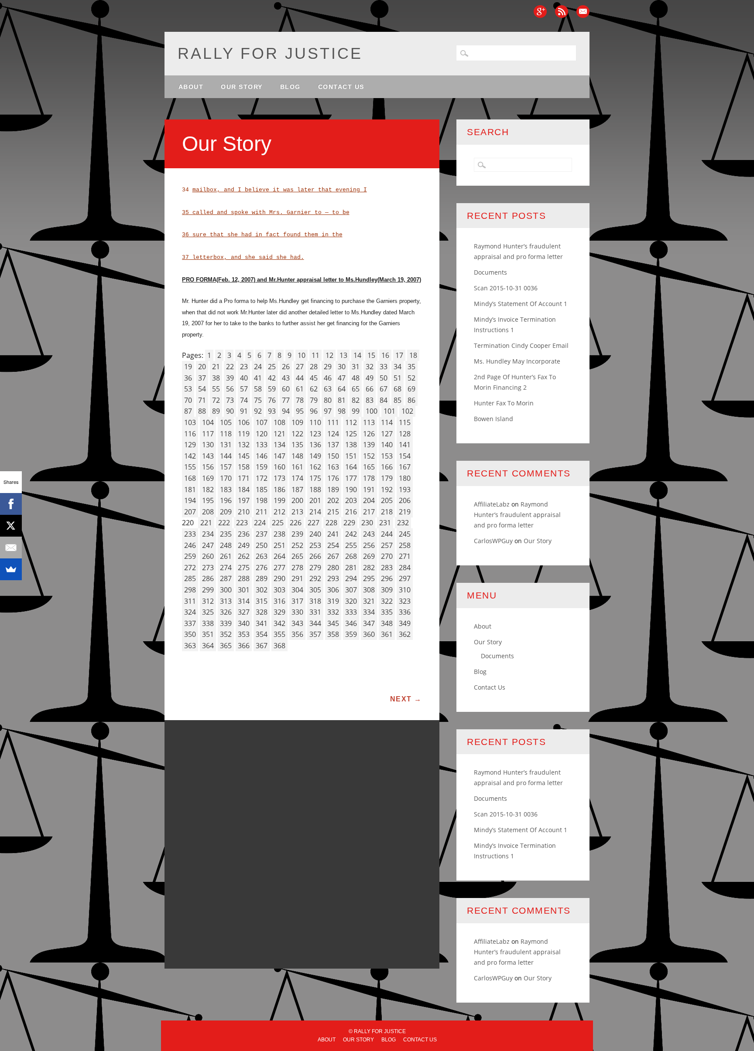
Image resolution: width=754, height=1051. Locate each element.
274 (226, 567)
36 (188, 378)
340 (244, 623)
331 (315, 612)
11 (315, 355)
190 (351, 489)
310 (405, 590)
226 (296, 522)
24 (258, 366)
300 (226, 590)
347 (369, 623)
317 (297, 601)
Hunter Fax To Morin (504, 403)
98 (342, 411)
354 (261, 634)
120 (261, 434)
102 (407, 411)
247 (208, 545)
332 (333, 612)
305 (315, 590)
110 (315, 422)
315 (261, 601)
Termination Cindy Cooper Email (521, 345)
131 (226, 444)
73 (230, 400)
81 (342, 400)
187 (297, 489)
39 (230, 378)
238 (279, 534)
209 (226, 512)
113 (369, 422)
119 (244, 434)
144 (226, 456)
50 (383, 378)
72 (216, 400)
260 (208, 556)
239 (297, 534)
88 (202, 411)
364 (208, 645)
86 (411, 400)
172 (261, 478)
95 (300, 411)
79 (314, 400)
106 (244, 422)
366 (244, 645)
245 (405, 534)
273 (208, 567)
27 (300, 366)
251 (279, 545)
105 (226, 422)
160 (279, 467)
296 (387, 578)
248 (226, 545)
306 (333, 590)
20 (202, 366)
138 (351, 444)
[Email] (11, 547)
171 (244, 478)
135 (297, 444)
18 (413, 355)
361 (387, 634)
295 (369, 578)
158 (244, 467)
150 (333, 456)
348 (387, 623)
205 (387, 500)
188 (315, 489)
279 (315, 567)
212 (279, 512)
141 (405, 444)
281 (351, 567)
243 (369, 534)
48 (356, 378)
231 (385, 522)
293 (333, 578)
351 (208, 634)
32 (370, 366)
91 (244, 411)
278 (297, 567)
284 (405, 567)
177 (351, 478)
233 (190, 534)
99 (356, 411)
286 (208, 578)
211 (261, 512)
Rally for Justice (270, 53)
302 (261, 590)
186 (279, 489)
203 (351, 500)
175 (315, 478)
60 (286, 389)
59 (272, 389)
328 (261, 612)
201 (315, 500)
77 (286, 400)
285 (190, 578)
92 (258, 411)
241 (333, 534)
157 (226, 467)
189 (333, 489)
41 (258, 378)
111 (333, 422)
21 (216, 366)
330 (297, 612)
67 (383, 389)
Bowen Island (493, 419)
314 (244, 601)
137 (333, 444)
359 (351, 634)
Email (582, 11)
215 (333, 512)
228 (331, 522)
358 (333, 634)
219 (405, 512)
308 (369, 590)
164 (351, 467)
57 (244, 389)
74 (244, 400)
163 (333, 467)
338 (208, 623)
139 (369, 444)
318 (315, 601)
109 (297, 422)
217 (369, 512)
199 (279, 500)
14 (357, 355)
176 (333, 478)
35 (411, 366)
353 (244, 634)
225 (278, 522)
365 (226, 645)
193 (405, 489)
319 (333, 601)
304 (297, 590)
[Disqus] (301, 843)
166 (387, 467)
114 (387, 422)
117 (208, 434)
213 (297, 512)
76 (272, 400)
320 (351, 601)
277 (279, 567)
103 (190, 422)
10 (301, 355)
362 (405, 634)
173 (279, 478)
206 (405, 500)
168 (190, 478)
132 (244, 444)
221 (206, 522)
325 (208, 612)
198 (261, 500)
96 (314, 411)
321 (369, 601)
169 (208, 478)
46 (328, 378)
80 (328, 400)
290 (279, 578)
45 (314, 378)
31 (356, 366)
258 (405, 545)
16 (385, 355)
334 (369, 612)
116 (190, 434)
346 (351, 623)
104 (208, 422)
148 (297, 456)
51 (397, 378)
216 (351, 512)
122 (297, 434)
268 (351, 556)
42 (272, 378)
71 (202, 400)
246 (190, 545)
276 (261, 567)
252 (297, 545)
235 (226, 534)
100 (371, 411)
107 (261, 422)
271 (405, 556)
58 (258, 389)
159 (261, 467)
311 (190, 601)
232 (403, 522)
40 (244, 378)
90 (230, 411)
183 (226, 489)
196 (226, 500)
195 (208, 500)
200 (297, 500)
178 (369, 478)
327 (244, 612)
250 (261, 545)
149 (315, 456)
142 (190, 456)
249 (244, 545)
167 (405, 467)
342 (279, 623)
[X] (11, 526)
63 (328, 389)
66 (370, 389)
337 (190, 623)
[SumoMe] (11, 569)
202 (333, 500)
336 (405, 612)
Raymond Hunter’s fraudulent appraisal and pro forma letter (517, 514)
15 (371, 355)
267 (333, 556)
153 (387, 456)
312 (208, 601)
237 (261, 534)
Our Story (242, 86)
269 (369, 556)
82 (356, 400)
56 (230, 389)
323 (405, 601)
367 (261, 645)
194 (190, 500)
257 (387, 545)
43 (286, 378)
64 (342, 389)
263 (261, 556)
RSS (561, 11)
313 (226, 601)
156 (208, 467)
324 (190, 612)
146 (261, 456)
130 (208, 444)
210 (244, 512)
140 (387, 444)
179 (387, 478)
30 (342, 366)
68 (397, 389)
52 (411, 378)
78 (300, 400)
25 (272, 366)
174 (297, 478)
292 (315, 578)
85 (397, 400)
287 (226, 578)
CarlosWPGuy (493, 541)
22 (230, 366)
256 (369, 545)
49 (370, 378)
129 (190, 444)
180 (405, 478)
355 (279, 634)
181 (190, 489)
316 (279, 601)
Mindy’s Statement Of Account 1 (520, 303)
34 (397, 366)
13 (343, 355)
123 (315, 434)
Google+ (540, 11)
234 (208, 534)
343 (297, 623)
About (191, 86)
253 (315, 545)
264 (279, 556)
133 (261, 444)
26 (286, 366)
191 (369, 489)
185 (261, 489)
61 (300, 389)
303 (279, 590)
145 (244, 456)
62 (314, 389)
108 (279, 422)
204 (369, 500)
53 (188, 389)
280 (333, 567)
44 (300, 378)
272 (190, 567)
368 (279, 645)
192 (387, 489)
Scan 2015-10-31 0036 (506, 288)
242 (351, 534)
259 (190, 556)
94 (286, 411)
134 (279, 444)
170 (226, 478)
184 (244, 489)
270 (387, 556)
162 (315, 467)
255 (351, 545)
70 (188, 400)
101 (389, 411)
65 (356, 389)
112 (351, 422)
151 (351, 456)
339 (226, 623)
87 (188, 411)
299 (208, 590)
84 (383, 400)
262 (244, 556)
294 (351, 578)
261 (226, 556)
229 (349, 522)
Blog (290, 86)
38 (216, 378)
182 (208, 489)
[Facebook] (11, 504)
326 (226, 612)
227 (313, 522)
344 (315, 623)
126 (369, 434)
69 (411, 389)
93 (272, 411)
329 (279, 612)
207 (190, 512)
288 (244, 578)
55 (216, 389)
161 (297, 467)
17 (399, 355)
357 (315, 634)
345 (333, 623)
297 (405, 578)
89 (216, 411)
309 (387, 590)
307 (351, 590)
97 (328, 411)
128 (405, 434)
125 (351, 434)
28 (314, 366)
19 (188, 366)
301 (244, 590)
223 (242, 522)
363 (190, 645)
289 (261, 578)
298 (190, 590)
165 (369, 467)
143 (208, 456)
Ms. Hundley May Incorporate (517, 361)
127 (387, 434)
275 (244, 567)
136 (315, 444)
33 (383, 366)
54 (202, 389)
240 (315, 534)
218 (387, 512)
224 (260, 522)
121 (279, 434)
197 (244, 500)
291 (297, 578)
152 (369, 456)
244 (387, 534)
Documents (490, 272)
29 (328, 366)
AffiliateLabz (492, 504)
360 (369, 634)
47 (342, 378)
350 (190, 634)
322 (387, 601)
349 (405, 623)
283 (387, 567)
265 (297, 556)
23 (244, 366)
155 (190, 467)
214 (315, 512)
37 (202, 378)
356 (297, 634)
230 (367, 522)
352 (226, 634)
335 (387, 612)
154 (405, 456)
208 (208, 512)
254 (333, 545)
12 (329, 355)
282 (369, 567)
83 (370, 400)
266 (315, 556)
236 (244, 534)
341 (261, 623)
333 (351, 612)
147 (279, 456)
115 (405, 422)
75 (258, 400)
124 (333, 434)
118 (226, 434)
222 (224, 522)
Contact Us (341, 86)
